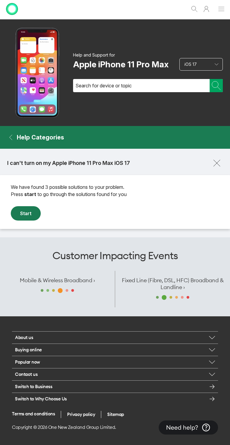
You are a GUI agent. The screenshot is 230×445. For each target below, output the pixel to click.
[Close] (217, 163)
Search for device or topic (103, 86)
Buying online (28, 350)
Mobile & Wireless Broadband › (57, 280)
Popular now (27, 362)
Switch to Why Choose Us (41, 399)
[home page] (12, 16)
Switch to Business (33, 386)
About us (24, 337)
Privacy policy (81, 414)
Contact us (26, 374)
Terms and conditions (33, 414)
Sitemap (115, 414)
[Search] (216, 85)
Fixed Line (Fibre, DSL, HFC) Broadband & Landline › (173, 284)
